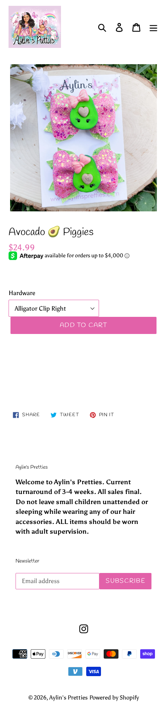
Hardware (22, 293)
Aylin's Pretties (68, 697)
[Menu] (153, 27)
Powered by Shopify (114, 697)
